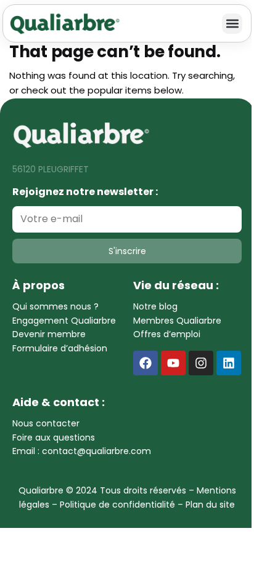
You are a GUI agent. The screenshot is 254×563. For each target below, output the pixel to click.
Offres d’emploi (166, 334)
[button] (232, 24)
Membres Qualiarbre (177, 320)
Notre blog (155, 306)
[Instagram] (201, 363)
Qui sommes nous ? (55, 306)
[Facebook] (145, 363)
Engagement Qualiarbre (64, 320)
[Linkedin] (228, 363)
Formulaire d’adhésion (59, 348)
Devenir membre (49, 334)
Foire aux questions (53, 437)
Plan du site (210, 504)
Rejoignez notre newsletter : (85, 192)
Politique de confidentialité (117, 504)
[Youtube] (173, 363)
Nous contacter (46, 423)
